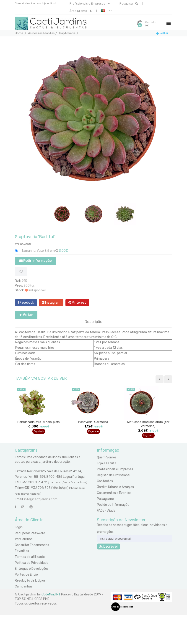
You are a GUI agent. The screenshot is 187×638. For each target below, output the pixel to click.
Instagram (52, 303)
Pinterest (78, 303)
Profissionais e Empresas (88, 3)
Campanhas (23, 586)
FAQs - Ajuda (106, 511)
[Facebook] (15, 507)
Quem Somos (107, 457)
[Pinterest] (31, 507)
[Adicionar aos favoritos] (21, 271)
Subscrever (108, 546)
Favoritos (22, 551)
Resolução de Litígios (30, 580)
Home (19, 33)
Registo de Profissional (113, 475)
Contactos (105, 481)
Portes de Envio (26, 575)
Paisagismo (105, 499)
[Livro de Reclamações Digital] (122, 606)
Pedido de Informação (113, 505)
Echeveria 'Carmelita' (38, 422)
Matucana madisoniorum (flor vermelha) (93, 424)
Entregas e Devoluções (32, 569)
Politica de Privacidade (31, 563)
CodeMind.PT (51, 594)
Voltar (163, 33)
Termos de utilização (30, 557)
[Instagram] (22, 507)
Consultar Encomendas (32, 545)
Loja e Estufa (106, 463)
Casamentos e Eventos (114, 493)
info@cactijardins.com (40, 499)
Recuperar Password (30, 533)
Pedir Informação (37, 261)
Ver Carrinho (24, 539)
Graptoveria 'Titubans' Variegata (148, 422)
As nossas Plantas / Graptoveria (51, 33)
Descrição (93, 321)
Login (19, 527)
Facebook (26, 303)
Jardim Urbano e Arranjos (115, 487)
